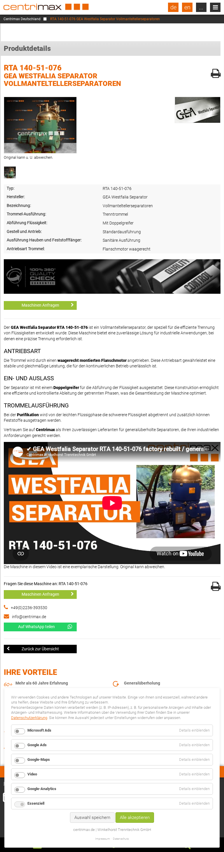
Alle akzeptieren (135, 817)
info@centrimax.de (29, 616)
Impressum (102, 838)
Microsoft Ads (39, 730)
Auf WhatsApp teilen (36, 626)
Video (32, 774)
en (187, 7)
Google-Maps (38, 759)
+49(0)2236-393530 (29, 607)
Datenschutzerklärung (29, 718)
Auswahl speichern (92, 817)
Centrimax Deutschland (22, 19)
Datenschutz (121, 838)
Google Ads (37, 745)
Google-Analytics (41, 789)
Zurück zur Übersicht (40, 649)
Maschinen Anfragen (40, 305)
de (173, 7)
